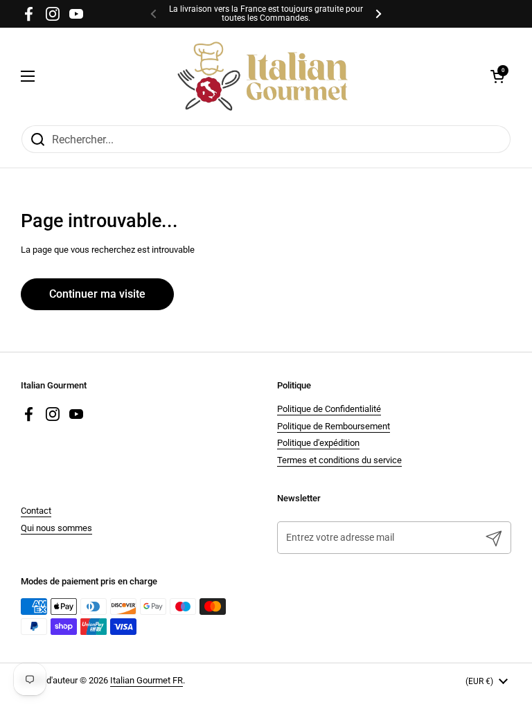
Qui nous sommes (56, 528)
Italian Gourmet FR (146, 680)
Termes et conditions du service (339, 460)
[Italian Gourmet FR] (262, 76)
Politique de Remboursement (333, 426)
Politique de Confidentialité (329, 409)
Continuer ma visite (97, 293)
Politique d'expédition (318, 443)
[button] (497, 76)
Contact (36, 510)
